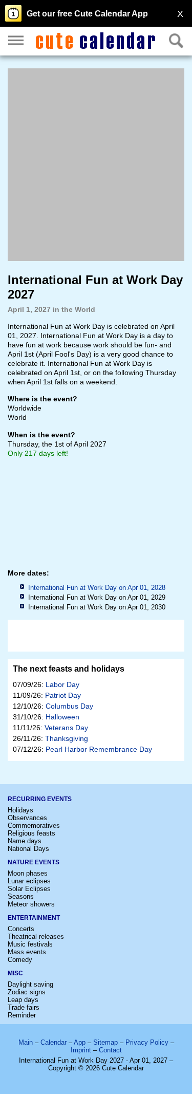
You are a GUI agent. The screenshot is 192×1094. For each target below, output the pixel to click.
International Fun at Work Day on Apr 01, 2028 (96, 587)
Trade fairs (23, 1007)
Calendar (53, 1042)
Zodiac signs (27, 992)
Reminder (22, 1015)
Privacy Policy (146, 1042)
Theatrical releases (36, 936)
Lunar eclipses (29, 881)
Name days (24, 841)
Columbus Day (69, 706)
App (80, 1042)
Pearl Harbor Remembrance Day (99, 749)
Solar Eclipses (29, 889)
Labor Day (62, 684)
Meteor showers (31, 904)
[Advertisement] (96, 164)
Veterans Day (66, 728)
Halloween (62, 717)
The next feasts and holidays (68, 668)
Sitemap (105, 1042)
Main (25, 1042)
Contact (110, 1050)
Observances (27, 818)
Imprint (81, 1050)
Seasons (21, 896)
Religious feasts (31, 833)
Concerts (21, 929)
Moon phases (28, 873)
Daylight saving (30, 984)
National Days (28, 848)
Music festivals (30, 944)
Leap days (23, 1000)
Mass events (27, 952)
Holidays (20, 810)
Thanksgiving (66, 738)
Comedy (20, 959)
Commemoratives (34, 825)
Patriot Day (63, 695)
